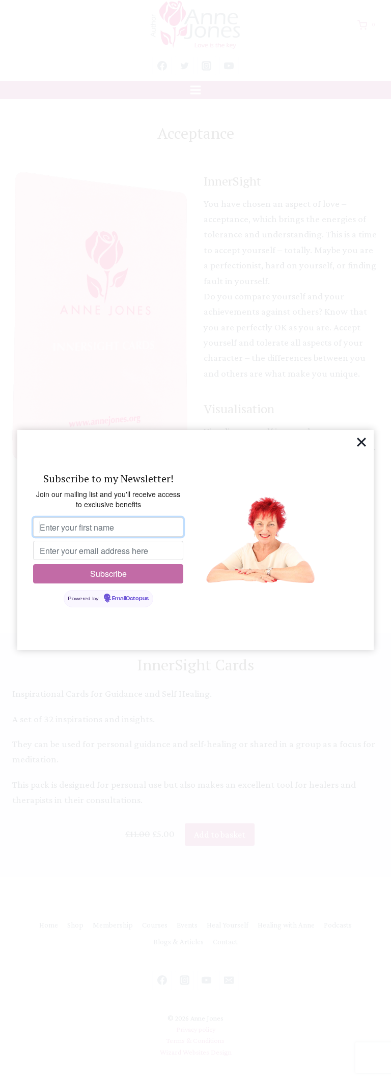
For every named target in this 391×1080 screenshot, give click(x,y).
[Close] (361, 442)
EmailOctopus (130, 598)
